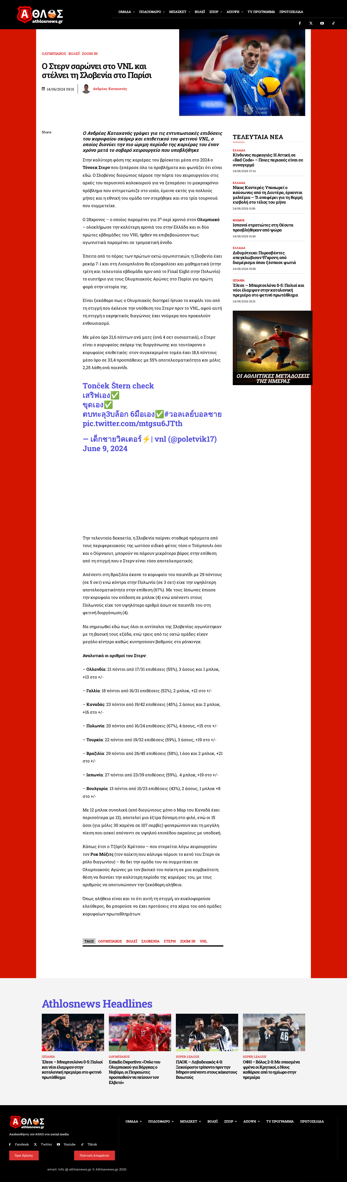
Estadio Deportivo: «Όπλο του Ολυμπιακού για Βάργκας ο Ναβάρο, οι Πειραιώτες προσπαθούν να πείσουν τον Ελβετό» (134, 1072)
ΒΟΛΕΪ (74, 53)
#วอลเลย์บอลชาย (193, 414)
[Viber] (46, 177)
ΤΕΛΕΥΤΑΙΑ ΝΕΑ (258, 137)
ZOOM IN (90, 53)
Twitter (46, 1144)
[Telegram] (46, 188)
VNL (203, 941)
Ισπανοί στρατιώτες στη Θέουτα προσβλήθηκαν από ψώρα (263, 227)
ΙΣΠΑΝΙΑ (239, 280)
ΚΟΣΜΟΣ (239, 220)
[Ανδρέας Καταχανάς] (86, 89)
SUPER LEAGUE (187, 1056)
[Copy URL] (46, 199)
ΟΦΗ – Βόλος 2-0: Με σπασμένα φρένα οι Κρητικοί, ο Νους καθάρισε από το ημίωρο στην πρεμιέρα (271, 1069)
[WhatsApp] (46, 166)
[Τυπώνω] (46, 210)
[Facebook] (299, 23)
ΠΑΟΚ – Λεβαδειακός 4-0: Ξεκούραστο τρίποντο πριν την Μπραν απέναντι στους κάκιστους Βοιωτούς (206, 1069)
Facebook (22, 1144)
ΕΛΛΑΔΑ (239, 150)
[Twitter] (311, 23)
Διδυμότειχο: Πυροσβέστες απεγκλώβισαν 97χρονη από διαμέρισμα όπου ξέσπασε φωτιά (264, 257)
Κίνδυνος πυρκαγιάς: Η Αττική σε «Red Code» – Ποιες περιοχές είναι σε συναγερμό (268, 159)
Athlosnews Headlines (97, 1003)
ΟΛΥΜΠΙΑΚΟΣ (54, 53)
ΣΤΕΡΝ (170, 941)
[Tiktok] (333, 23)
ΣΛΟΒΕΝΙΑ (150, 941)
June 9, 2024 (105, 448)
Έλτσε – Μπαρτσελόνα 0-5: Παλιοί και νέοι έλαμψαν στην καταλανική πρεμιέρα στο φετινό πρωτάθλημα (268, 290)
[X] (46, 155)
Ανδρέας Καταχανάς (110, 88)
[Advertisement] (153, 495)
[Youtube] (322, 23)
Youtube (70, 1144)
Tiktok (92, 1144)
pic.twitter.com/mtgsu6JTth (132, 423)
